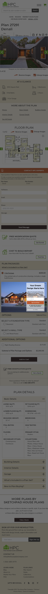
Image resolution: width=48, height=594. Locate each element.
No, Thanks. (35, 309)
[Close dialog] (45, 283)
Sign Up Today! (35, 302)
